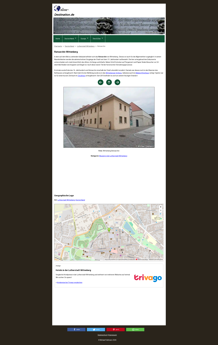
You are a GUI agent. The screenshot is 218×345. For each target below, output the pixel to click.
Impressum (112, 335)
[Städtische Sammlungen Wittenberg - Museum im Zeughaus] (100, 84)
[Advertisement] (123, 10)
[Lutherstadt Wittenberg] (109, 84)
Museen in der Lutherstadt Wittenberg (113, 156)
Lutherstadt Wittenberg (66, 200)
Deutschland (69, 39)
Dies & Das (97, 39)
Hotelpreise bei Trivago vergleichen (69, 282)
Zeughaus (81, 76)
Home (58, 39)
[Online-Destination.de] (64, 15)
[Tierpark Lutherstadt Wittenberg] (117, 84)
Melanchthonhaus (142, 73)
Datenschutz (102, 335)
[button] (76, 329)
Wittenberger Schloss (114, 73)
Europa (83, 39)
